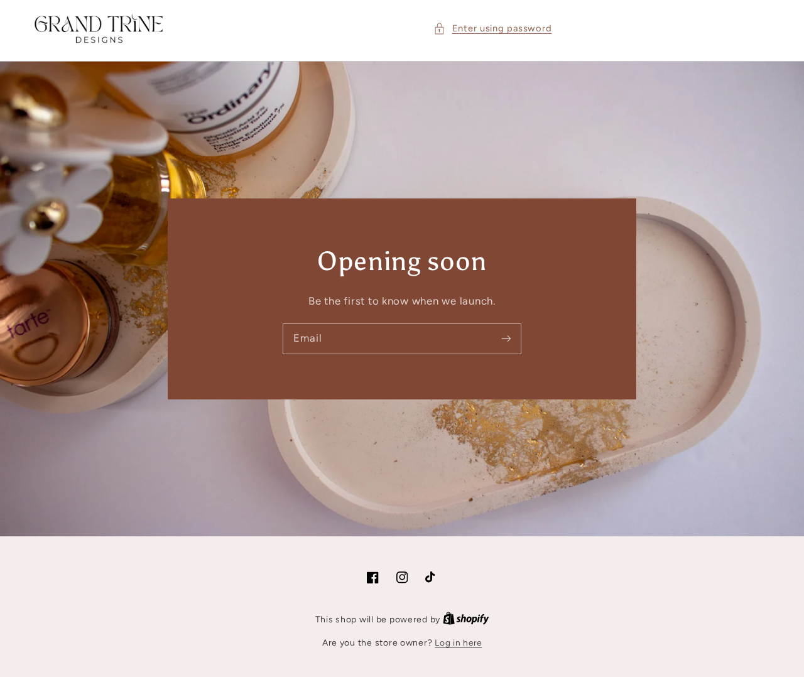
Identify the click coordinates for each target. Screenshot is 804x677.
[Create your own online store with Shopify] (466, 619)
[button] (492, 29)
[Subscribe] (506, 338)
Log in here (458, 642)
